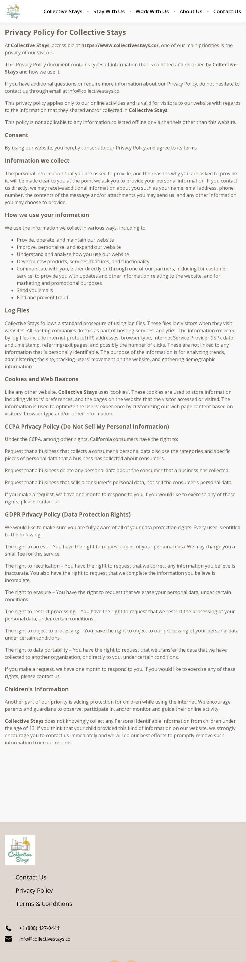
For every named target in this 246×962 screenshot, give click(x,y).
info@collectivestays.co (44, 939)
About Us (191, 11)
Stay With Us (109, 11)
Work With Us (152, 11)
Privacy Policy (34, 891)
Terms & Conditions (44, 904)
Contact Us (227, 11)
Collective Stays (63, 11)
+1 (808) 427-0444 (39, 928)
